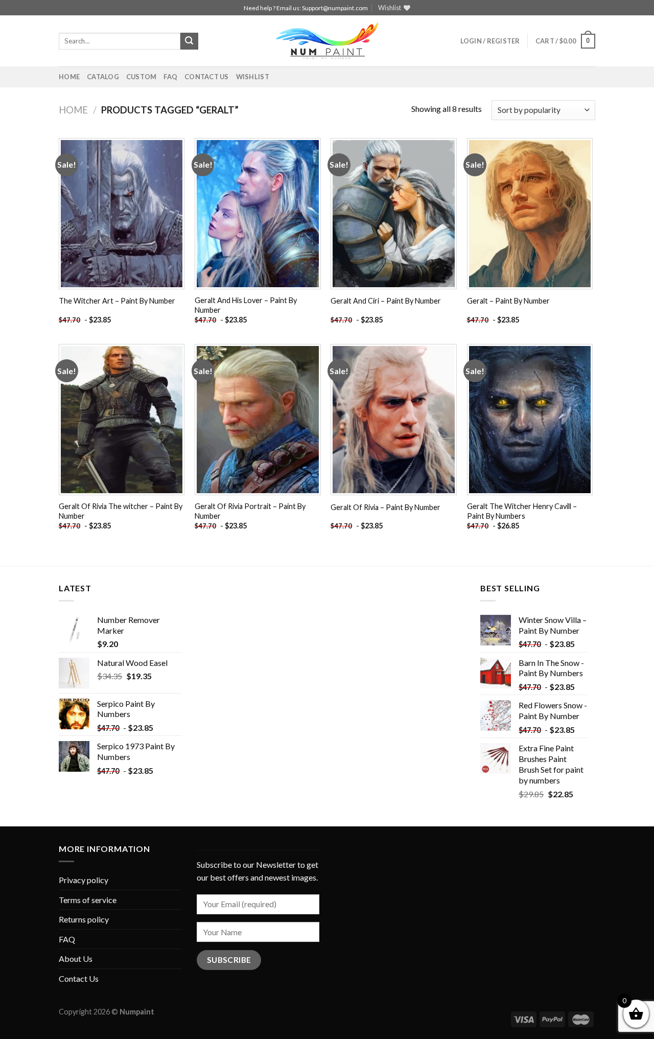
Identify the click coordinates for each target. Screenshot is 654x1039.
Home (69, 77)
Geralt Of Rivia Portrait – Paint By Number (250, 511)
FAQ (170, 77)
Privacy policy (83, 880)
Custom (141, 77)
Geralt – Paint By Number (508, 300)
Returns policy (84, 919)
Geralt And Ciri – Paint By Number (386, 300)
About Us (75, 958)
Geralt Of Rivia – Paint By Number (385, 507)
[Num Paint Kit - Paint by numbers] (327, 40)
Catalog (103, 77)
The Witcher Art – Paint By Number (117, 300)
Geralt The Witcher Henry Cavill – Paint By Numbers (522, 511)
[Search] (189, 41)
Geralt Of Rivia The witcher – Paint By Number (120, 511)
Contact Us (206, 77)
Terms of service (87, 900)
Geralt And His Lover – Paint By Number (246, 305)
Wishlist (252, 77)
